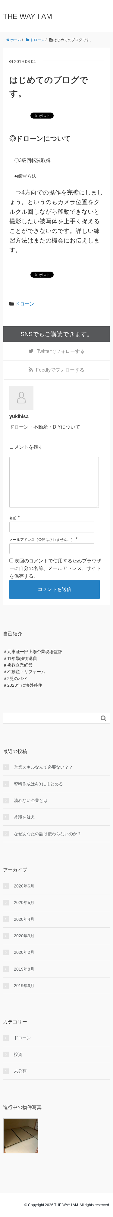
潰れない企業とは (31, 800)
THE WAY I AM (27, 16)
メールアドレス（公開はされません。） (41, 540)
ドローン (24, 303)
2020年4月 (24, 919)
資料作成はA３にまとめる (38, 784)
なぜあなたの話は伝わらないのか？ (47, 833)
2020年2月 (24, 952)
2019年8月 (24, 969)
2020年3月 (24, 935)
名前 (13, 518)
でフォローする (61, 351)
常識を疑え (24, 817)
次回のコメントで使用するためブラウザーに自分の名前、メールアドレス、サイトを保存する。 (55, 568)
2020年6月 (24, 886)
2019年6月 (24, 985)
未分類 (20, 1071)
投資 (18, 1054)
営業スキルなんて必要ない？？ (43, 767)
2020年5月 (24, 902)
